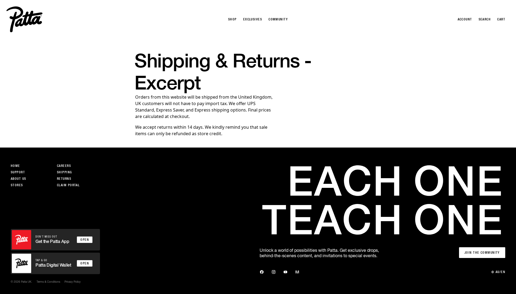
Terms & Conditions (48, 281)
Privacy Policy (72, 281)
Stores (17, 185)
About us (18, 179)
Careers (64, 166)
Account (465, 19)
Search (485, 19)
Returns (64, 179)
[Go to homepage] (24, 19)
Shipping (64, 172)
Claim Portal (68, 185)
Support (18, 172)
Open (84, 240)
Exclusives (252, 19)
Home (15, 166)
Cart (501, 19)
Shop (232, 19)
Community (278, 19)
